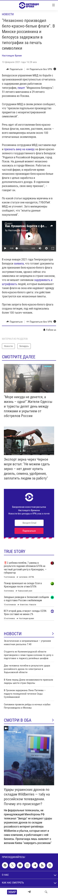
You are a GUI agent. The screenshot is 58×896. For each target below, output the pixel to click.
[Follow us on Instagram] (27, 865)
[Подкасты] (50, 865)
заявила (19, 263)
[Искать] (46, 892)
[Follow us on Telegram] (35, 865)
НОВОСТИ (13, 633)
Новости (8, 14)
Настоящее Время (12, 55)
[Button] (14, 69)
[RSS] (42, 865)
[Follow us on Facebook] (5, 865)
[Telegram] (29, 892)
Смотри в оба (17, 720)
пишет (21, 87)
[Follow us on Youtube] (20, 865)
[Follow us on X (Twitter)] (12, 865)
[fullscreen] (53, 248)
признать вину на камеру (19, 149)
